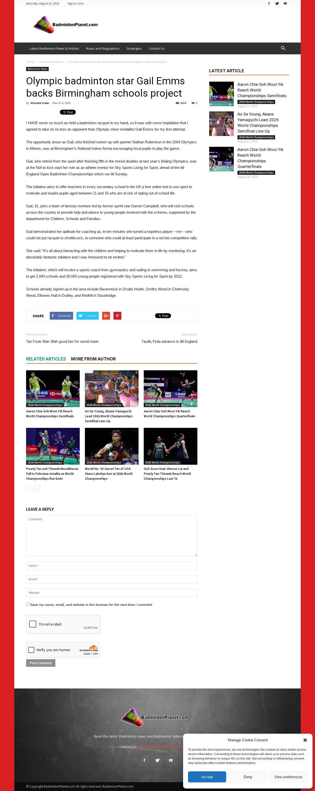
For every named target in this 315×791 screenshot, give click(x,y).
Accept (207, 777)
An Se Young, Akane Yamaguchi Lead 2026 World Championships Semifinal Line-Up (109, 416)
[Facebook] (269, 3)
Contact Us (157, 48)
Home (30, 62)
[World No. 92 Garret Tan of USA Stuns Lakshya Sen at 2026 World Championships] (112, 446)
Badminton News (37, 69)
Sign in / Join (76, 3)
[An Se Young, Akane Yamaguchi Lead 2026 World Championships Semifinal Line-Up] (112, 388)
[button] (305, 740)
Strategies (134, 48)
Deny (248, 777)
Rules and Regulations (103, 48)
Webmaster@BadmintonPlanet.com (167, 746)
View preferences (288, 777)
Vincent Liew (40, 103)
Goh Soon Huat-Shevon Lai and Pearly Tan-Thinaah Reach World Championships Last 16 (167, 473)
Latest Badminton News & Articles (54, 48)
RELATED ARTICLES (46, 358)
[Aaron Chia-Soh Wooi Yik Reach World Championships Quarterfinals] (170, 388)
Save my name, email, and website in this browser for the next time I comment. (91, 605)
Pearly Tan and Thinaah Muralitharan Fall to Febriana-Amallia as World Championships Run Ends (52, 473)
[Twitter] (277, 3)
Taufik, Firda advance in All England (169, 341)
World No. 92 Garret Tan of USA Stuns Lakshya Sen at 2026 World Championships (108, 473)
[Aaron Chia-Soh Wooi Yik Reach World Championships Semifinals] (53, 388)
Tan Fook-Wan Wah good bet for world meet (62, 341)
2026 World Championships (45, 405)
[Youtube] (285, 3)
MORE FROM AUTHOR (93, 358)
